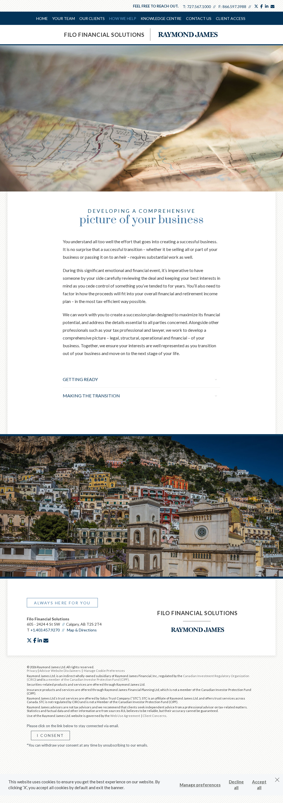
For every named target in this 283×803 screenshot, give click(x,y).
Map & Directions (82, 630)
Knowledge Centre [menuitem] (161, 18)
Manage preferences (200, 784)
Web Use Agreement (125, 715)
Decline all (236, 784)
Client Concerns (154, 715)
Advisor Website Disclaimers (60, 670)
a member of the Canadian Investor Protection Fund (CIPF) (87, 679)
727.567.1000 (199, 6)
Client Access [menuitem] (230, 18)
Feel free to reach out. (156, 6)
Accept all (259, 784)
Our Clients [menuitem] (92, 18)
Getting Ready (80, 379)
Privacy (32, 670)
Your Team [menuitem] (63, 18)
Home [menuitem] (42, 18)
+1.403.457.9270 (45, 630)
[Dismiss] (277, 780)
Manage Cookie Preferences (104, 670)
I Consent (50, 735)
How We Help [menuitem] (122, 18)
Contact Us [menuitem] (198, 18)
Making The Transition (91, 395)
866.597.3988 (234, 6)
